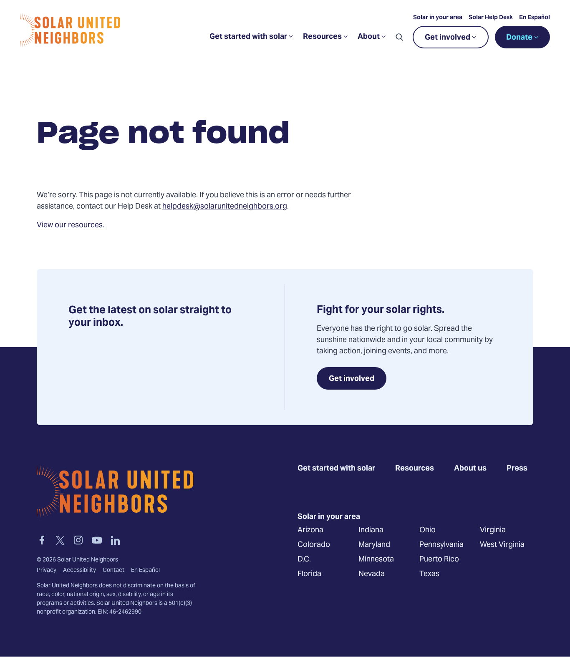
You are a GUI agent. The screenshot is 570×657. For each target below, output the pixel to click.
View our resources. (70, 225)
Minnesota (376, 559)
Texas (429, 574)
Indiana (370, 530)
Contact (113, 570)
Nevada (371, 574)
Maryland (374, 545)
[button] (399, 37)
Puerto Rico (439, 559)
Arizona (310, 530)
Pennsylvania (441, 545)
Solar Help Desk (491, 18)
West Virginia (502, 545)
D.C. (304, 559)
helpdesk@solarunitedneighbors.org (224, 207)
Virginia (493, 530)
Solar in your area (437, 18)
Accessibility (79, 570)
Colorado (314, 545)
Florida (309, 574)
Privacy (46, 570)
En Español (534, 18)
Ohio (427, 530)
